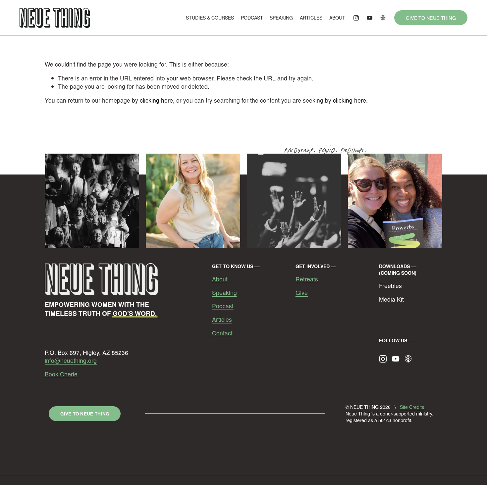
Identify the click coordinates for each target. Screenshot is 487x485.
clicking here (156, 100)
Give (302, 293)
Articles (222, 319)
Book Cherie (61, 374)
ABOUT (337, 17)
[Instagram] (356, 18)
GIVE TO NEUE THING (431, 18)
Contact (222, 333)
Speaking (224, 293)
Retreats (307, 279)
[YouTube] (369, 18)
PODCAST (252, 17)
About (220, 279)
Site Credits (412, 407)
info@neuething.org (71, 360)
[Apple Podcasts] (383, 18)
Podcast (223, 306)
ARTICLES (311, 17)
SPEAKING (281, 17)
